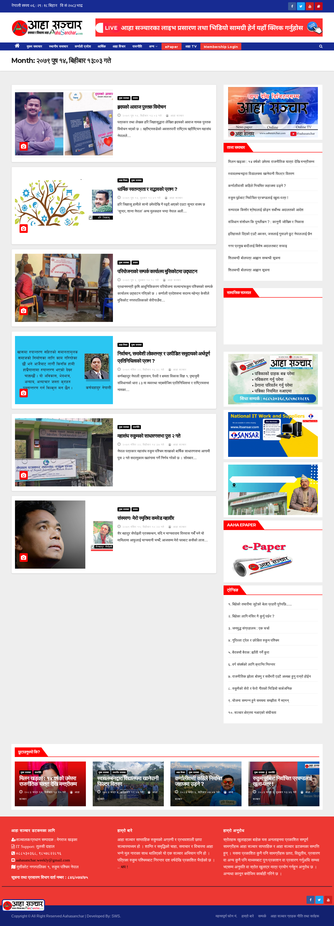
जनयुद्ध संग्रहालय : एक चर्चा (250, 628)
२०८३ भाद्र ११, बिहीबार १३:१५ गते (45, 792)
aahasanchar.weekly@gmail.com (43, 860)
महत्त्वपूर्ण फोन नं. (226, 916)
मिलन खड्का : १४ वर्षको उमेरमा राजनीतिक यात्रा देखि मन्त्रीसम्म (271, 162)
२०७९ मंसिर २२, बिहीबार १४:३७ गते (143, 444)
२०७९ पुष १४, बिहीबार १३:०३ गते (142, 115)
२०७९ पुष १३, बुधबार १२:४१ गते (141, 197)
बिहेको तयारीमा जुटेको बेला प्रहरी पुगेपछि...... (262, 604)
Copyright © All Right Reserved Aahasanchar (48, 916)
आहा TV (191, 46)
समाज (135, 98)
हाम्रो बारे (248, 916)
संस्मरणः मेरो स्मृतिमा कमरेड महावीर (145, 518)
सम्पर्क (262, 916)
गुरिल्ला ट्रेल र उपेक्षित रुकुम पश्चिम (255, 640)
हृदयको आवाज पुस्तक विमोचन (141, 107)
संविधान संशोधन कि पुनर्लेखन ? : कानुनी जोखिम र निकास (266, 222)
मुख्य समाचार (34, 46)
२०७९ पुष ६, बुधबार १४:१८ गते (140, 280)
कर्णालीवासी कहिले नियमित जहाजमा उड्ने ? (257, 186)
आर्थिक (102, 46)
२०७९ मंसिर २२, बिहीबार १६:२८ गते (143, 369)
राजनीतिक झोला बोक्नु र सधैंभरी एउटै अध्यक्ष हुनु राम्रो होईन (271, 676)
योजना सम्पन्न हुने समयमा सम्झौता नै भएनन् (260, 700)
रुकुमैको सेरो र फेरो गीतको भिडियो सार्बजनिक (262, 688)
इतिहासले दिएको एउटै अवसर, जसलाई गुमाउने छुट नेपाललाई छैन (270, 234)
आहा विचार (119, 46)
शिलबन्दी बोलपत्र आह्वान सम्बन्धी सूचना (254, 258)
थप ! (124, 867)
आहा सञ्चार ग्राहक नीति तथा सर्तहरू (295, 916)
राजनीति (137, 46)
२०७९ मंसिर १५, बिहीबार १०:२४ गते (143, 526)
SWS (116, 916)
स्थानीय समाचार (58, 46)
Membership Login (221, 47)
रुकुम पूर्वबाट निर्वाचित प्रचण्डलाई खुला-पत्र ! (258, 198)
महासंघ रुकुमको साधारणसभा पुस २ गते (148, 436)
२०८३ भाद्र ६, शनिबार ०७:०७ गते (200, 792)
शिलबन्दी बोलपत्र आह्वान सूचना (249, 270)
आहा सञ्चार (177, 115)
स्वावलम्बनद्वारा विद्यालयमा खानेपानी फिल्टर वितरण (261, 174)
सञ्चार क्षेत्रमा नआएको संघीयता (255, 712)
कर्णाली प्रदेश (83, 46)
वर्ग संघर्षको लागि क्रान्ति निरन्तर (253, 664)
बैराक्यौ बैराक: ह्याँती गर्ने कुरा (250, 652)
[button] (321, 46)
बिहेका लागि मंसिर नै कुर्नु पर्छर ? (253, 616)
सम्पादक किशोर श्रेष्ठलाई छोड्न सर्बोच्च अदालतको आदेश (265, 210)
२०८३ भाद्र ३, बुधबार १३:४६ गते (277, 792)
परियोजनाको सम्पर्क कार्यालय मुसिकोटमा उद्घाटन (157, 271)
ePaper (171, 47)
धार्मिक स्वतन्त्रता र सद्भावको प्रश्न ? (147, 189)
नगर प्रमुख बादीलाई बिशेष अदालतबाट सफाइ (257, 246)
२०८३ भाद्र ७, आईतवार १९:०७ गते (123, 792)
